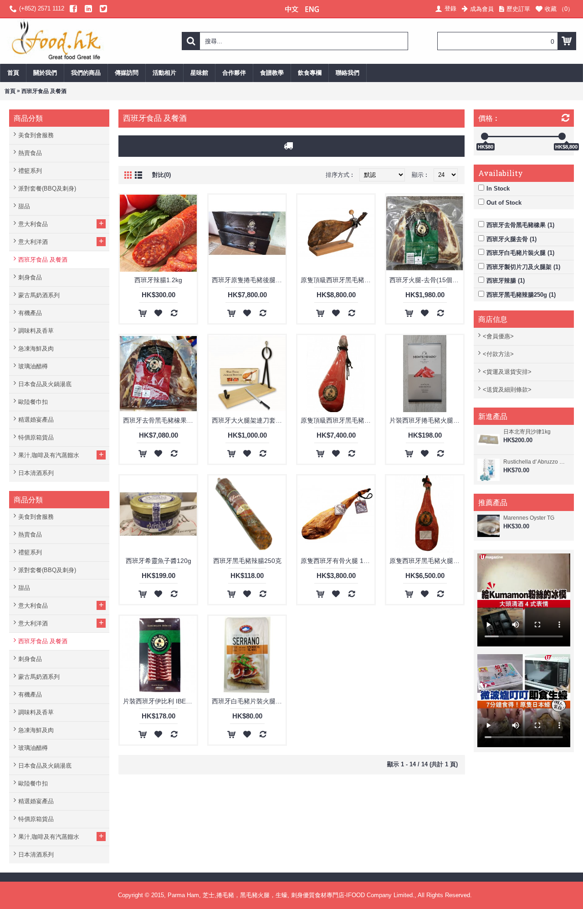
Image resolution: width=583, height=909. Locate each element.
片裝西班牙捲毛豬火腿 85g (426, 420)
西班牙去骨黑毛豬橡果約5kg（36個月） (160, 420)
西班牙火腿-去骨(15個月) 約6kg (426, 280)
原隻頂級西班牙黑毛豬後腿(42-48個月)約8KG (337, 280)
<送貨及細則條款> (507, 389)
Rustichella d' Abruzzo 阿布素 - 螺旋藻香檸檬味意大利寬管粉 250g (536, 462)
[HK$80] (484, 136)
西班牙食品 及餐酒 (43, 91)
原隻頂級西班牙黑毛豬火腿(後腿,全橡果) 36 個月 (337, 420)
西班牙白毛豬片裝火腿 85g (249, 701)
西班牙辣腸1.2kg (158, 280)
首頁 (10, 91)
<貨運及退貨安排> (507, 371)
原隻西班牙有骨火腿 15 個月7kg (337, 560)
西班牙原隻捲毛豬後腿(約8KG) (249, 280)
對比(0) (161, 174)
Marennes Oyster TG (528, 518)
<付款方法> (498, 354)
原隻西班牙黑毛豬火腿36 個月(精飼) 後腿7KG (426, 560)
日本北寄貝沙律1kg (527, 432)
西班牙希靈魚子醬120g (158, 560)
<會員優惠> (498, 336)
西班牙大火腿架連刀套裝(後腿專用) (249, 420)
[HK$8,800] (562, 136)
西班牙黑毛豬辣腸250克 (247, 560)
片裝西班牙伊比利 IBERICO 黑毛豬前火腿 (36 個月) (160, 701)
